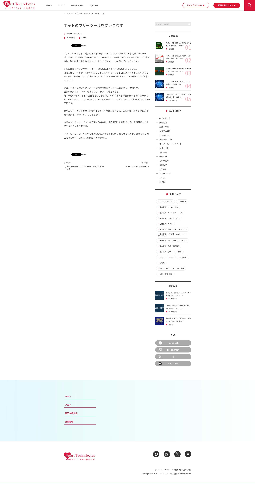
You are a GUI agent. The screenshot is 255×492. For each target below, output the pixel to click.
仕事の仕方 (71, 38)
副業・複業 (164, 126)
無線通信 (163, 122)
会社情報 (94, 5)
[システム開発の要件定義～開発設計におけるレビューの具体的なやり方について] (159, 71)
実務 (171, 257)
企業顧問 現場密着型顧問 (168, 246)
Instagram (173, 349)
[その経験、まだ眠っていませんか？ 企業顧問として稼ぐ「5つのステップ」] (159, 295)
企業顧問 (182, 202)
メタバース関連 (173, 100)
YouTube (173, 363)
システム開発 (165, 131)
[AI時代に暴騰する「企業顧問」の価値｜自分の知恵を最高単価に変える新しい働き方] (159, 321)
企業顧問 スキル (165, 224)
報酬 (179, 252)
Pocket (84, 45)
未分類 (162, 182)
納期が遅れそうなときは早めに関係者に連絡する (85, 167)
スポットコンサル (165, 202)
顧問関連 (163, 156)
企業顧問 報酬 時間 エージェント (172, 229)
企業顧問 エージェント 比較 (170, 213)
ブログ (62, 5)
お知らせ (163, 169)
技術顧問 (183, 257)
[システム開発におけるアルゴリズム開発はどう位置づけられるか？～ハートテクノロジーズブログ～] (159, 84)
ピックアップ (165, 173)
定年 (160, 257)
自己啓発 (163, 152)
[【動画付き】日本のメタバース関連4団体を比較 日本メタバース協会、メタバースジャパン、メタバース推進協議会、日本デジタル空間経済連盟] (159, 97)
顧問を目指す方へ (226, 5)
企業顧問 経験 (164, 252)
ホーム (49, 5)
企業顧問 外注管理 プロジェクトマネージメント (172, 235)
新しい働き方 (165, 118)
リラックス (164, 148)
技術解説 (171, 49)
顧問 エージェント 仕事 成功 (171, 268)
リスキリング (165, 135)
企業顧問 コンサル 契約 (168, 218)
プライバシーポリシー (163, 470)
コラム (84, 38)
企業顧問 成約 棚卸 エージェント (172, 240)
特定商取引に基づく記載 (182, 470)
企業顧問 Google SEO (168, 207)
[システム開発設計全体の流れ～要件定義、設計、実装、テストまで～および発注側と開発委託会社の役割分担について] (159, 58)
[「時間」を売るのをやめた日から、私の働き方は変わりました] (159, 308)
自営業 (161, 263)
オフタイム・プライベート (170, 143)
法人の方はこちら (195, 5)
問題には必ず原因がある (136, 166)
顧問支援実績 (77, 5)
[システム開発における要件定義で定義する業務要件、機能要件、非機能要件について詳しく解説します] (159, 45)
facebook (173, 342)
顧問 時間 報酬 (165, 274)
